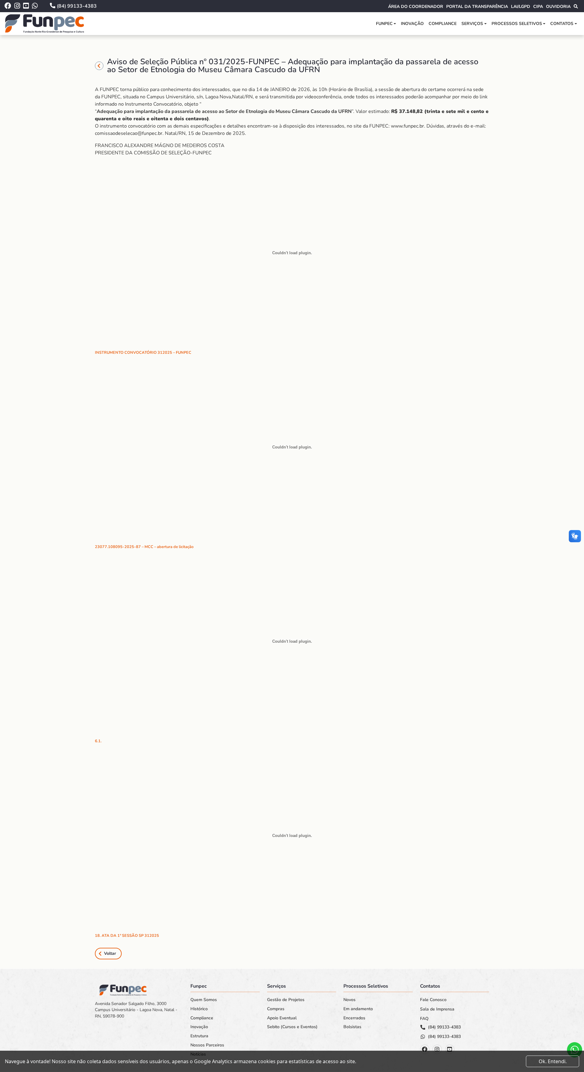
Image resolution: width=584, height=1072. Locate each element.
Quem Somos (203, 1000)
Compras (275, 1009)
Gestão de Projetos (285, 1000)
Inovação (412, 23)
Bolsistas (352, 1027)
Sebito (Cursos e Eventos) (292, 1027)
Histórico (199, 1009)
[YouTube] (449, 1049)
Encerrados (354, 1018)
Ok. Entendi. (553, 1061)
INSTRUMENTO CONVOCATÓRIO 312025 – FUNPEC (143, 352)
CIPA (538, 6)
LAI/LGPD (520, 6)
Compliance (443, 23)
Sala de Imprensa (437, 1009)
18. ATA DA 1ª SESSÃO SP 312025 (127, 935)
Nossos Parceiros (207, 1045)
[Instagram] (437, 1049)
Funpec (384, 23)
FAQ (424, 1018)
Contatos (561, 23)
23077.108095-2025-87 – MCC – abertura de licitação (144, 547)
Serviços (472, 23)
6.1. (98, 741)
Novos (349, 1000)
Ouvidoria (558, 6)
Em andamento (358, 1009)
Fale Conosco (433, 1000)
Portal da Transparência (477, 6)
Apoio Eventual (282, 1018)
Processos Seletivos (517, 23)
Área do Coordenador (415, 6)
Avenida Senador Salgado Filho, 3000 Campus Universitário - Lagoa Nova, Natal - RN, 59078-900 (136, 1010)
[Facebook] (424, 1049)
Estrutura (199, 1036)
